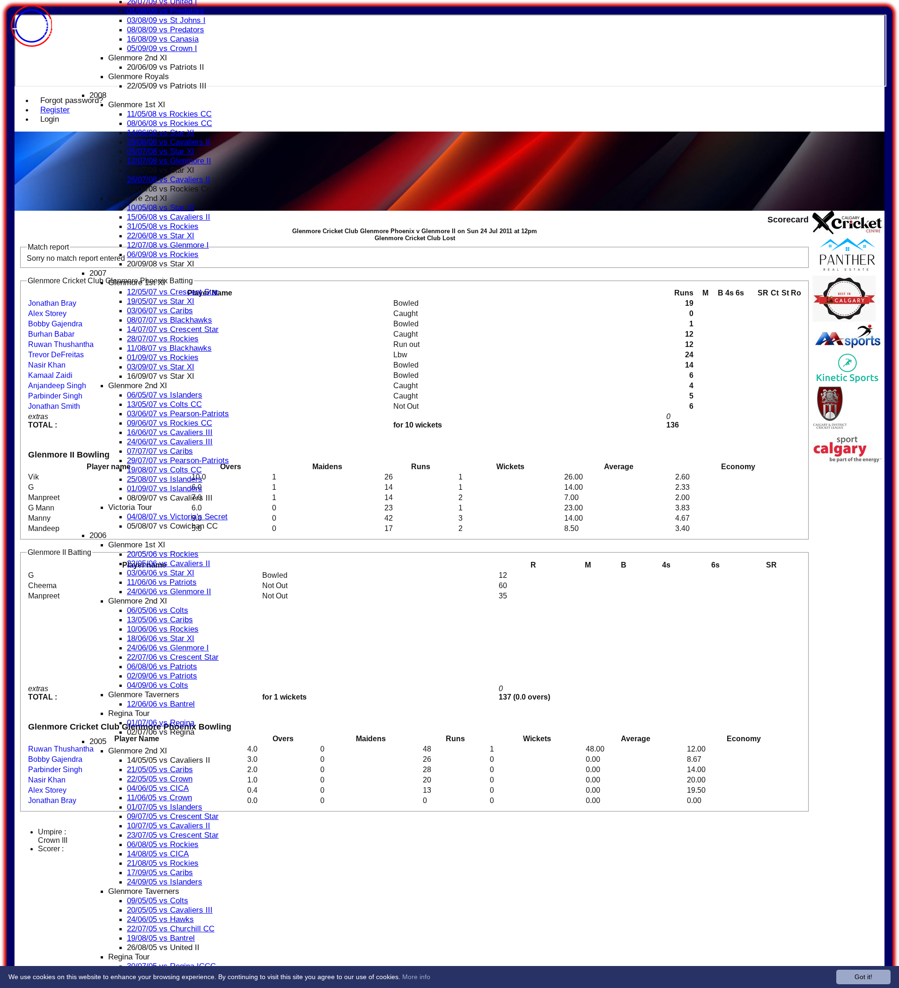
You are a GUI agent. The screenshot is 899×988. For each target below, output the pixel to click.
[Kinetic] (847, 381)
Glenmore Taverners (143, 694)
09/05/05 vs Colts (157, 900)
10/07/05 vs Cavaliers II (168, 825)
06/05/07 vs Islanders (164, 395)
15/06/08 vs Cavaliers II (168, 217)
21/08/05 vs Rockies (163, 863)
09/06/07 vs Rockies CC (169, 423)
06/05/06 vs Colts (157, 610)
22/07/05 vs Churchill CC (170, 928)
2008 (97, 95)
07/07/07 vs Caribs (160, 451)
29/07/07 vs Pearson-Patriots (178, 460)
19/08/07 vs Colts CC (164, 469)
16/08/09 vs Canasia (163, 39)
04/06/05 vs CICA (158, 788)
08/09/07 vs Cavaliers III (170, 498)
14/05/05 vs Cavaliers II (168, 760)
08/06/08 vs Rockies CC (169, 123)
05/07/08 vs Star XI (160, 151)
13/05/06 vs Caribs (160, 619)
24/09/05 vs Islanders (164, 881)
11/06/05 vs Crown (159, 797)
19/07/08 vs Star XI (160, 170)
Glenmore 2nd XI (137, 57)
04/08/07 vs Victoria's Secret (177, 516)
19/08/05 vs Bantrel (161, 938)
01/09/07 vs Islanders (164, 488)
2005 (97, 741)
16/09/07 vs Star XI (160, 376)
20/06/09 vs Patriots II (165, 67)
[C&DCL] (829, 430)
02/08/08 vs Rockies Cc (169, 188)
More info (416, 977)
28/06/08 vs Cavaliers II (168, 142)
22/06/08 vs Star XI (160, 235)
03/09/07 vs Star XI (160, 366)
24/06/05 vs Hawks (160, 919)
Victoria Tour (130, 507)
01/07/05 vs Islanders (164, 807)
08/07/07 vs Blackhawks (169, 320)
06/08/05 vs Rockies (163, 844)
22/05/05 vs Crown (159, 778)
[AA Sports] (847, 348)
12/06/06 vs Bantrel (161, 704)
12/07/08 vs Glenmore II (169, 160)
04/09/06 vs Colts (157, 685)
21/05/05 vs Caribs (160, 769)
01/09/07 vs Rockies (163, 357)
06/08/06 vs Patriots (162, 666)
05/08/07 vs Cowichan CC (172, 526)
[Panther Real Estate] (847, 271)
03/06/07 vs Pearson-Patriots (178, 413)
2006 (97, 535)
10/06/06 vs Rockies (163, 629)
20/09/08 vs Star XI (160, 263)
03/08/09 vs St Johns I (166, 20)
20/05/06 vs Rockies (163, 554)
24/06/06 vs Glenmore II (169, 591)
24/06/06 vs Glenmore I (168, 647)
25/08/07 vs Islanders (164, 479)
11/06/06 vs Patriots (162, 582)
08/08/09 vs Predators (165, 29)
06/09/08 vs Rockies (163, 254)
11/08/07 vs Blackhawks (169, 348)
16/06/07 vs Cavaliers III (170, 432)
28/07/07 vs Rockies (163, 338)
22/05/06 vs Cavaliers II (168, 563)
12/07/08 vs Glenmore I (168, 245)
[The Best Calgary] (844, 320)
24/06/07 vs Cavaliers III (170, 441)
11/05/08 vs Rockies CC (169, 114)
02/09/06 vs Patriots (162, 675)
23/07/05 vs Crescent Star (173, 835)
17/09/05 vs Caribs (160, 872)
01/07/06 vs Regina (160, 722)
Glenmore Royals (138, 76)
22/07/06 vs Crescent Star (173, 657)
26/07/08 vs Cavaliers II (168, 179)
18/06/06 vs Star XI (160, 638)
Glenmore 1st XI (136, 104)
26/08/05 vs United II (163, 947)
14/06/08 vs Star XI (160, 132)
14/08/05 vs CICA (158, 853)
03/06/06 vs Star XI (160, 572)
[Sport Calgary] (847, 461)
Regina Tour (129, 713)
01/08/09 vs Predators (165, 11)
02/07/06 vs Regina (160, 732)
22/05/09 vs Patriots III (166, 85)
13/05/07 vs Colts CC (164, 404)
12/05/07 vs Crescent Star (173, 292)
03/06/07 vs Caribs (160, 310)
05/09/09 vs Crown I (162, 48)
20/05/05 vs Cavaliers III (170, 910)
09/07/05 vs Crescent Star (173, 816)
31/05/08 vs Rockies (163, 226)
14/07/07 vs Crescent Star (173, 329)
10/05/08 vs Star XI (160, 207)
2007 (97, 273)
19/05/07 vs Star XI (160, 301)
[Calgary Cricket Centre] (847, 232)
